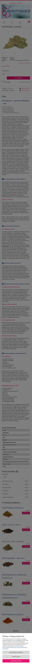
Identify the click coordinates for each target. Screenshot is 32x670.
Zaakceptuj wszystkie (16, 660)
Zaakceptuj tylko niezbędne (16, 652)
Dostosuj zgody (16, 656)
